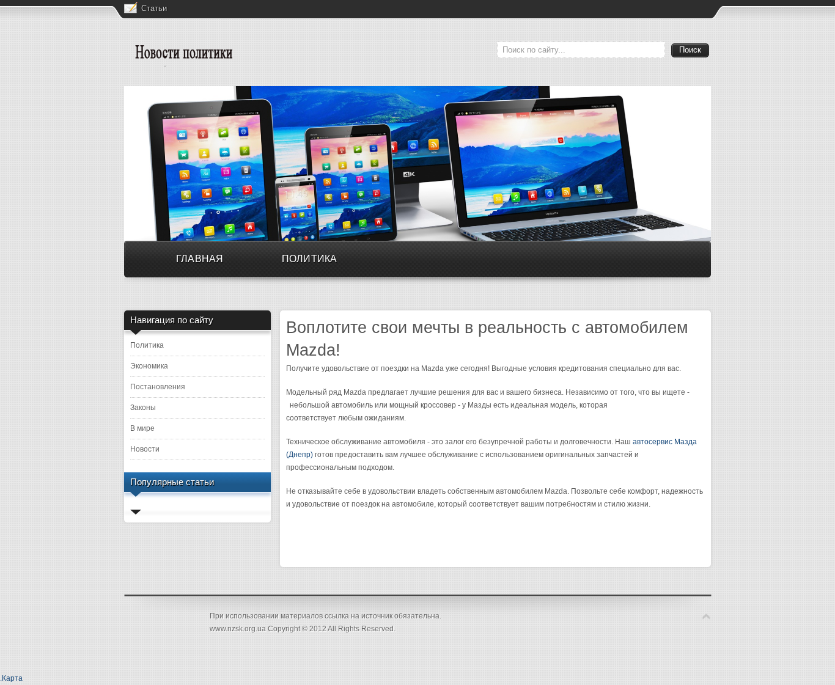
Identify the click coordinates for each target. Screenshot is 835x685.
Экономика (149, 366)
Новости (145, 449)
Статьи (154, 8)
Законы (143, 407)
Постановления (157, 387)
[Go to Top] (706, 616)
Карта (12, 678)
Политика (147, 345)
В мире (142, 428)
